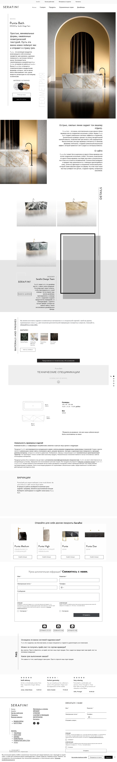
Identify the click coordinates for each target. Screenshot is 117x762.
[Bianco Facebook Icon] (58, 397)
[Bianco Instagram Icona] (54, 397)
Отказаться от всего (96, 757)
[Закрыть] (115, 757)
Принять (108, 757)
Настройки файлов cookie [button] (79, 757)
